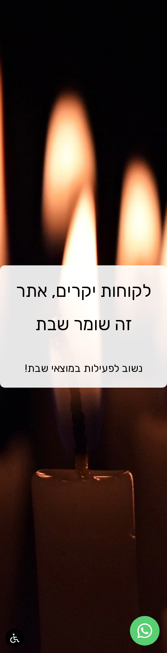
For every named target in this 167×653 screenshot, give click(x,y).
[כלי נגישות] (15, 638)
